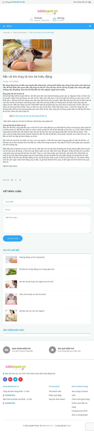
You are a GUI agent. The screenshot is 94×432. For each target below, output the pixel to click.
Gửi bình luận (12, 238)
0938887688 (10, 395)
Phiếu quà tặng (55, 395)
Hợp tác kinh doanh (57, 399)
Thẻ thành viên (55, 391)
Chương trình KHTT (80, 411)
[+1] (16, 180)
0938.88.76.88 (18, 2)
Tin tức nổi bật (11, 250)
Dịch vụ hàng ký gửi (80, 415)
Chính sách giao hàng (81, 399)
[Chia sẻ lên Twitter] (20, 180)
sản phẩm (60, 19)
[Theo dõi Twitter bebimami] (15, 379)
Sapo (69, 425)
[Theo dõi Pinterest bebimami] (20, 379)
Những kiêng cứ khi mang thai (32, 257)
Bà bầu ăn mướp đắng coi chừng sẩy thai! (36, 269)
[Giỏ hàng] (54, 19)
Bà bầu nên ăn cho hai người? (31, 311)
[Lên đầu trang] (87, 426)
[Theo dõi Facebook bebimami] (5, 379)
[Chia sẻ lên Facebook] (12, 180)
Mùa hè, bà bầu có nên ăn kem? (32, 294)
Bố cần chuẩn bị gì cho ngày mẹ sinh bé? (36, 281)
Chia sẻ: (6, 180)
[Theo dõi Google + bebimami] (10, 379)
